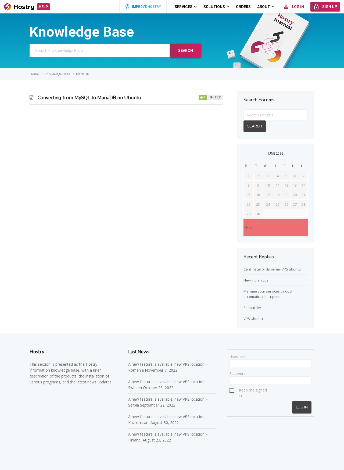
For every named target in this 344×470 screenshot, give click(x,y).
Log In (302, 407)
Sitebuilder (252, 307)
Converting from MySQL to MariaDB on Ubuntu (89, 97)
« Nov (248, 227)
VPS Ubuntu (253, 318)
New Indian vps (255, 280)
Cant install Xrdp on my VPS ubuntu (272, 269)
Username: (238, 356)
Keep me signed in (253, 390)
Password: (238, 373)
